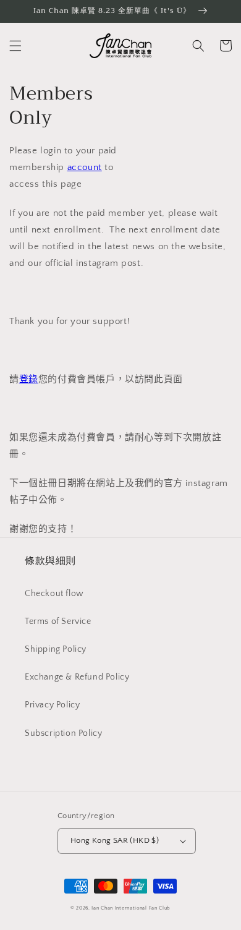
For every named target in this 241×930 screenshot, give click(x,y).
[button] (15, 45)
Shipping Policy (56, 649)
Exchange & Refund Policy (77, 677)
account (84, 167)
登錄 (28, 379)
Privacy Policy (52, 705)
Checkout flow (54, 594)
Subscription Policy (63, 733)
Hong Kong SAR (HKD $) (114, 840)
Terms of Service (58, 621)
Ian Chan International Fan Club (131, 908)
